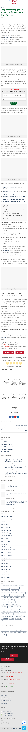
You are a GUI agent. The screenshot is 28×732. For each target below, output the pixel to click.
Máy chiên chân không (6, 519)
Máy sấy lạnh (4, 544)
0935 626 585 (10, 673)
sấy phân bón (4, 606)
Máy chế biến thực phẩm (7, 516)
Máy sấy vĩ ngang (5, 577)
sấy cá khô (12, 595)
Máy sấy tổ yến (5, 572)
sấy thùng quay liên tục (20, 609)
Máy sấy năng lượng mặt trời (8, 549)
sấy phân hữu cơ (11, 606)
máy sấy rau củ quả (15, 590)
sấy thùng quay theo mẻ (6, 611)
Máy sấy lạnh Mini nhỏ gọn (10, 187)
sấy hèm (22, 597)
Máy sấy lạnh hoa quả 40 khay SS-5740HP (14, 201)
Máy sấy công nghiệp (6, 535)
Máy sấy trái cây (5, 574)
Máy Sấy (3, 521)
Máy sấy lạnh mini (5, 632)
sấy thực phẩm (23, 611)
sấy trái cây (16, 613)
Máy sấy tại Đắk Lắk (15, 592)
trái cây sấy (11, 618)
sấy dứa (11, 597)
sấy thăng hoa (16, 611)
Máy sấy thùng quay (6, 569)
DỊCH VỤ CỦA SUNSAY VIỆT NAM (11, 213)
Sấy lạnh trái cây (5, 602)
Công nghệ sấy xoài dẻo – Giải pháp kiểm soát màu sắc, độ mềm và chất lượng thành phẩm (16, 473)
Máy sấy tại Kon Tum (8, 421)
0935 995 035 (10, 679)
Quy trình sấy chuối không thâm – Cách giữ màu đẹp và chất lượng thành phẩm (16, 466)
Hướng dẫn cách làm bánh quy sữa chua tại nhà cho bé (7, 427)
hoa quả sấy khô (15, 588)
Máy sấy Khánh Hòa (6, 590)
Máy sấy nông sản (5, 558)
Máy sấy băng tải (5, 524)
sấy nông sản (17, 604)
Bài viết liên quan (7, 218)
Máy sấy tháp (4, 563)
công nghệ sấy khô (14, 585)
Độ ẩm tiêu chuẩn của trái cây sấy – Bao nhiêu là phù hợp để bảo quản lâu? (15, 460)
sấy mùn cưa (19, 602)
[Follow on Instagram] (5, 723)
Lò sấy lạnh (9, 630)
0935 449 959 (18, 679)
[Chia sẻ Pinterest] (15, 417)
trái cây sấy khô (18, 618)
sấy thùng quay (11, 609)
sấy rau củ (19, 606)
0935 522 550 (10, 683)
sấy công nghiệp (19, 595)
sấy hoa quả (16, 597)
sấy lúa (12, 599)
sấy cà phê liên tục (5, 595)
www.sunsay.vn (9, 686)
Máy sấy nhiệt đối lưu (6, 555)
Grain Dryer (4, 630)
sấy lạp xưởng (12, 602)
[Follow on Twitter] (7, 723)
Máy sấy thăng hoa (6, 561)
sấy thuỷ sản (4, 609)
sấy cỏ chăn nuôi (5, 597)
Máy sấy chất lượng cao (7, 533)
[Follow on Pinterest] (13, 723)
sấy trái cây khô (5, 616)
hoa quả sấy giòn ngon (6, 588)
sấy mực (3, 604)
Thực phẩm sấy (5, 618)
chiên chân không (5, 585)
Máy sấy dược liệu (5, 538)
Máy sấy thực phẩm (6, 566)
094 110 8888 (18, 673)
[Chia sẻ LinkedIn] (18, 417)
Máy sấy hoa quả (5, 541)
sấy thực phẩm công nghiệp (7, 613)
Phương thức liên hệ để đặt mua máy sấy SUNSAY (12, 216)
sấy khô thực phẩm (5, 599)
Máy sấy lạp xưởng (6, 547)
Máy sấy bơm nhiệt (6, 527)
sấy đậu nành (18, 616)
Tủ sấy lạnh (4, 634)
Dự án (2, 7)
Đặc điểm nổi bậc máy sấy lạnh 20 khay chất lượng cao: (13, 210)
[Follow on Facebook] (2, 723)
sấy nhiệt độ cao (9, 604)
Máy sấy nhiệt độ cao (6, 552)
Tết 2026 (3, 620)
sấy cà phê (23, 592)
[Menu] (2, 2)
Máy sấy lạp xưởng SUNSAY (15, 632)
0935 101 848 (9, 676)
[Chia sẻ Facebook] (10, 417)
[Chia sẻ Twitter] (12, 417)
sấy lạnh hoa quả (18, 599)
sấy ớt (24, 616)
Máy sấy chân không (6, 530)
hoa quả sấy (21, 585)
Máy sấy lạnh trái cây (8, 194)
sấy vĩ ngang (11, 616)
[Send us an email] (10, 723)
